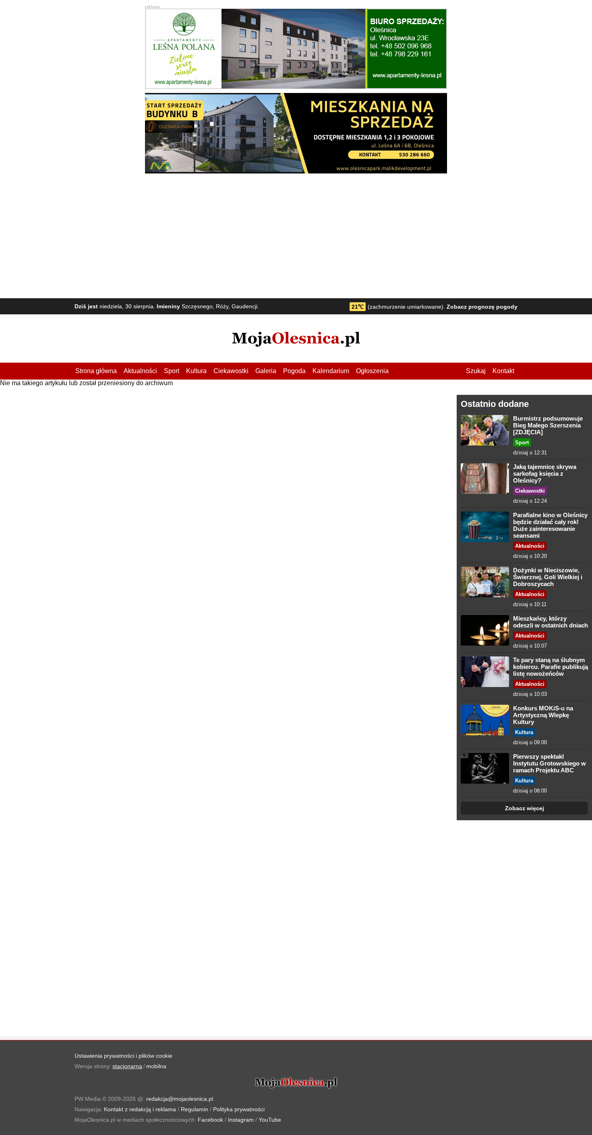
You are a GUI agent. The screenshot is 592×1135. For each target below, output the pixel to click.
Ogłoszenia (372, 370)
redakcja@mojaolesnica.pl (179, 1099)
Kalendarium (331, 370)
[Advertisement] (296, 233)
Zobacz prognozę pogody (482, 306)
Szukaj (476, 370)
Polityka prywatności (239, 1109)
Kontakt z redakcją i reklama (140, 1109)
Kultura (196, 370)
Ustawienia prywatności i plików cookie (123, 1055)
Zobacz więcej (524, 808)
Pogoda (294, 370)
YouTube (270, 1119)
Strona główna (96, 370)
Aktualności (140, 370)
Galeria (265, 370)
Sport (171, 370)
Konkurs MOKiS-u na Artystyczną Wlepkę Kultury (543, 715)
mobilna (156, 1066)
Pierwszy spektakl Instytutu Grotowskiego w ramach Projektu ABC (549, 763)
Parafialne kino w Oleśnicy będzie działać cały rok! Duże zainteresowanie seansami (550, 525)
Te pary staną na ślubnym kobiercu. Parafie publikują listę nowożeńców (550, 666)
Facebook (210, 1119)
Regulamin (194, 1109)
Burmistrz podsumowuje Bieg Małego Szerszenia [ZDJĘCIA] (548, 425)
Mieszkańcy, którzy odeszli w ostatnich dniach (550, 622)
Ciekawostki (230, 370)
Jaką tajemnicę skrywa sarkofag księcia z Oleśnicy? (544, 473)
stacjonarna (127, 1066)
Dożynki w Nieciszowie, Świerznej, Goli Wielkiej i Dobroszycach (547, 577)
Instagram (241, 1119)
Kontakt (503, 370)
